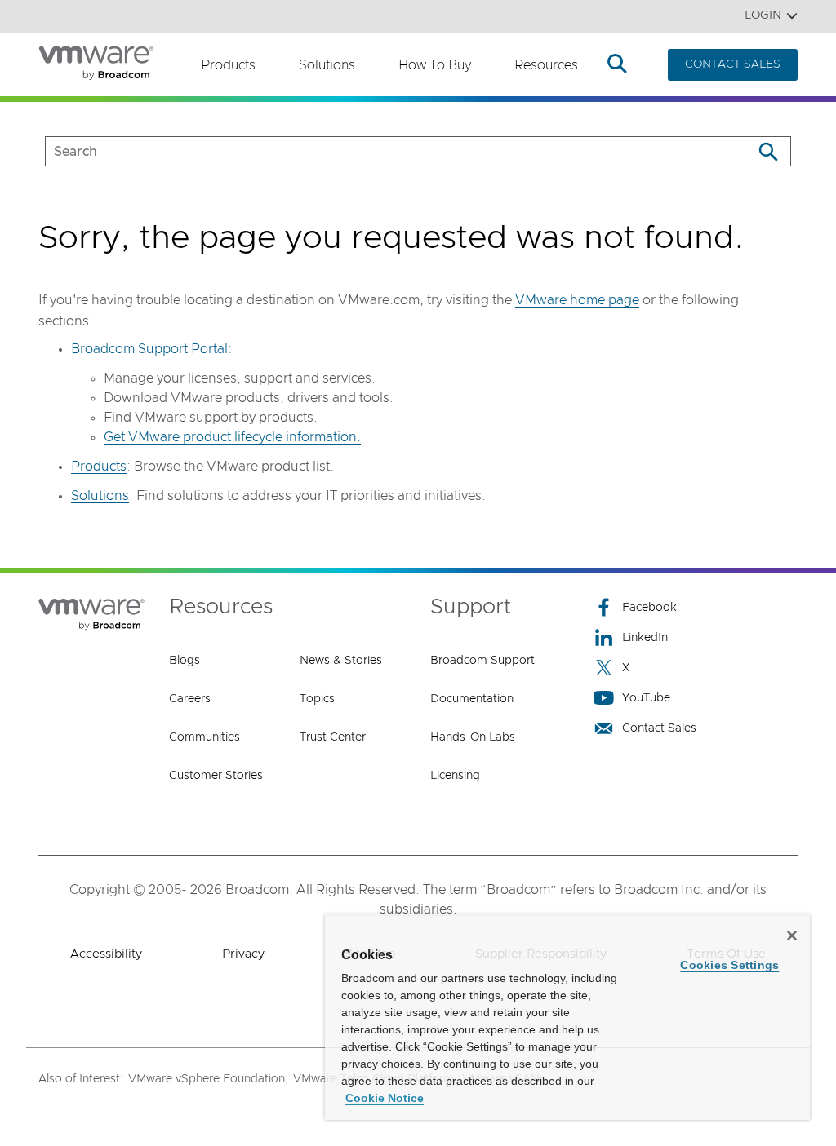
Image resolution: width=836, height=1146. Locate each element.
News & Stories (341, 660)
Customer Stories (216, 775)
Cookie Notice (384, 1097)
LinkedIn (645, 638)
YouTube (646, 698)
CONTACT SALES (732, 64)
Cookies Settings (729, 964)
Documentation (472, 699)
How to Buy (434, 65)
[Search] (767, 151)
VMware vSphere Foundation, (208, 1079)
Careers (190, 699)
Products (228, 65)
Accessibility (106, 954)
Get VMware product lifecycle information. (232, 437)
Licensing (455, 775)
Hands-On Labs (472, 737)
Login (763, 15)
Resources (546, 65)
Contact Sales (659, 728)
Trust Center (333, 737)
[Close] (792, 935)
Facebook (649, 607)
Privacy (243, 954)
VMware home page (577, 300)
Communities (204, 737)
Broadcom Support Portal (149, 349)
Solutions (327, 65)
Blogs (184, 660)
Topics (317, 699)
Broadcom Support (482, 660)
